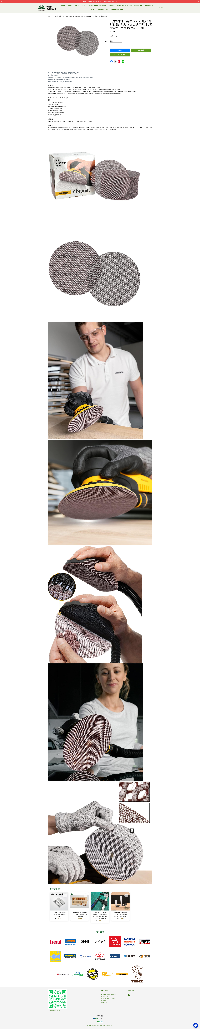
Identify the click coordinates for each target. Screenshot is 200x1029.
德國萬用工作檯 (138, 5)
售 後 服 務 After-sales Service (108, 996)
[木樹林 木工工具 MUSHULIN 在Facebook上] (129, 995)
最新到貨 (63, 5)
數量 (111, 41)
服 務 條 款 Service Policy (93, 1025)
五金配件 (110, 5)
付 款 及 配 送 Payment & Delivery (109, 999)
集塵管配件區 (148, 5)
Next (106, 41)
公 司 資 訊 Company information (108, 1001)
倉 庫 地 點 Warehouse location (108, 994)
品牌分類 (92, 9)
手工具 (83, 5)
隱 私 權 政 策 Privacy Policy (106, 1025)
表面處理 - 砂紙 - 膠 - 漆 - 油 (124, 5)
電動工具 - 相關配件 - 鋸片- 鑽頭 (97, 5)
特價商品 (70, 5)
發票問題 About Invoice (106, 1003)
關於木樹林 (101, 9)
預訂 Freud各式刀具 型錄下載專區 (114, 9)
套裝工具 (77, 5)
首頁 (49, 16)
